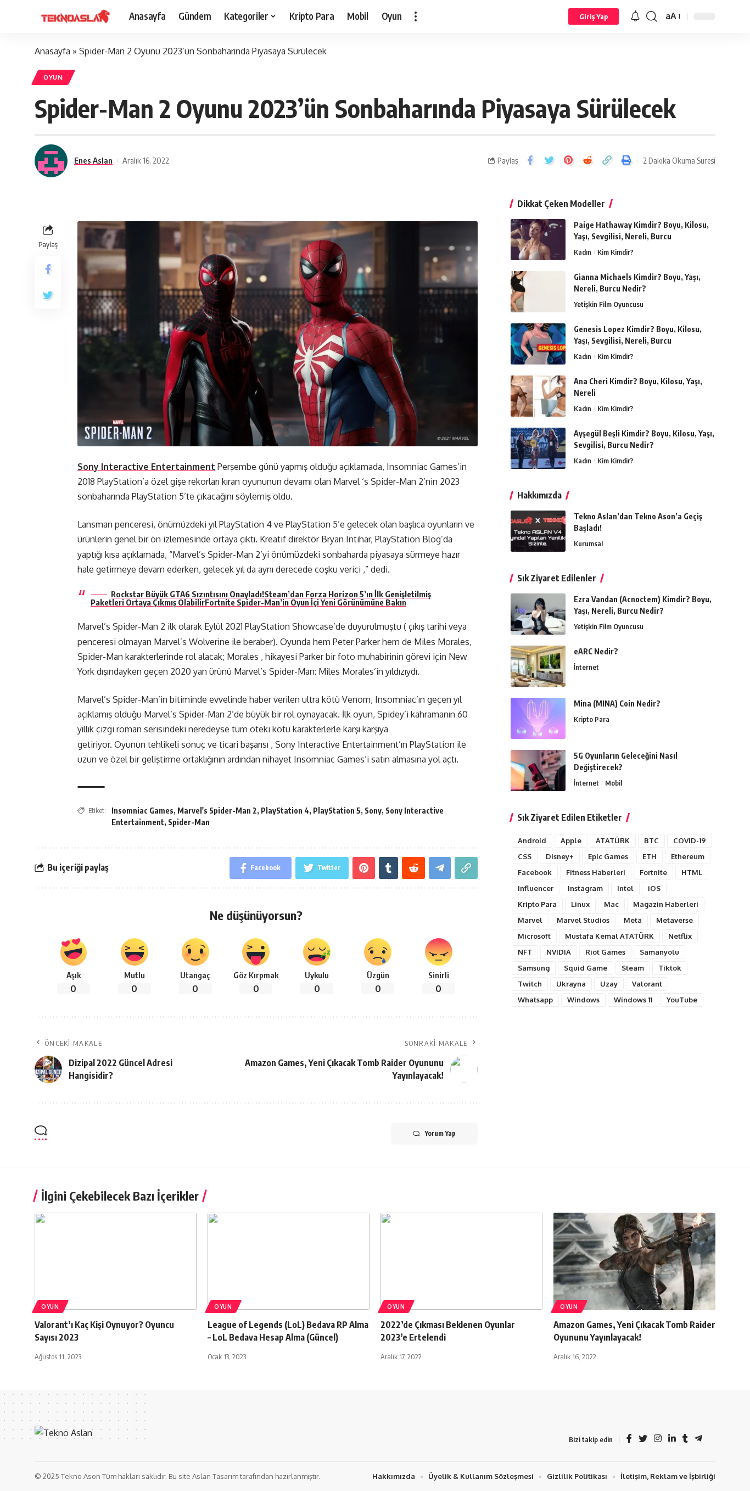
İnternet (586, 667)
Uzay (609, 983)
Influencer (535, 888)
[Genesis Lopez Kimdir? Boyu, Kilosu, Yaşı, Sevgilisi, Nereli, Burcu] (538, 344)
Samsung (534, 967)
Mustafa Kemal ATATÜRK (609, 936)
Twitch (530, 983)
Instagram (585, 888)
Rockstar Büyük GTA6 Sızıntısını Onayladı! (187, 594)
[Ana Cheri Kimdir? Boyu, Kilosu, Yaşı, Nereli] (538, 396)
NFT (525, 952)
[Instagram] (658, 1439)
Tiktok (669, 967)
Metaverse (674, 920)
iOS (654, 888)
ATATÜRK (613, 840)
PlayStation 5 (337, 810)
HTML (691, 872)
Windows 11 (633, 999)
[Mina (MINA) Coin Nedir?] (538, 718)
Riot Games (605, 952)
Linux (580, 904)
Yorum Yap (440, 1133)
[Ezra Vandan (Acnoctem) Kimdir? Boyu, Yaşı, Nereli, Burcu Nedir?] (538, 614)
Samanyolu (659, 952)
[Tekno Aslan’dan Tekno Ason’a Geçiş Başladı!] (538, 531)
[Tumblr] (685, 1439)
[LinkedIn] (672, 1439)
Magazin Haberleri (665, 904)
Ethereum (687, 856)
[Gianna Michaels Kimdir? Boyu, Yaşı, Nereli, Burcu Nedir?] (538, 291)
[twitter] (643, 1439)
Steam (633, 967)
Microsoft (534, 936)
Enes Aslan (93, 160)
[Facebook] (629, 1439)
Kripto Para (591, 719)
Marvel (530, 920)
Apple (571, 840)
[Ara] (651, 16)
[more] (415, 16)
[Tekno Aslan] (73, 16)
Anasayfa (52, 51)
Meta (633, 920)
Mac (611, 904)
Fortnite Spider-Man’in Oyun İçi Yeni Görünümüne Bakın (305, 602)
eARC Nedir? (596, 651)
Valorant (647, 983)
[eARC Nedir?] (538, 666)
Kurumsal (588, 543)
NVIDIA (558, 952)
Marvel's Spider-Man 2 (217, 810)
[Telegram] (698, 1439)
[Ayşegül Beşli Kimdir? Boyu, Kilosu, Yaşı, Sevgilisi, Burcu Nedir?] (538, 448)
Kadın (582, 252)
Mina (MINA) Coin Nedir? (617, 703)
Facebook (535, 872)
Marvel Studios (583, 920)
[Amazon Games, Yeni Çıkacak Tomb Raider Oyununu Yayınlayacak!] (634, 1261)
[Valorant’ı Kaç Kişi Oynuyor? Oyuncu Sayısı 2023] (116, 1261)
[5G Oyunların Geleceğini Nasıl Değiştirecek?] (538, 770)
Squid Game (585, 967)
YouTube (682, 999)
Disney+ (560, 856)
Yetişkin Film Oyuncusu (608, 304)
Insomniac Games (142, 810)
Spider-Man (189, 822)
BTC (651, 840)
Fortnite (653, 872)
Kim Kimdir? (615, 252)
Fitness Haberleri (595, 872)
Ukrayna (571, 983)
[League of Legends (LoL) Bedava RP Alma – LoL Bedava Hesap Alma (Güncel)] (289, 1261)
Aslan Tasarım (215, 1476)
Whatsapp (535, 999)
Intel (625, 888)
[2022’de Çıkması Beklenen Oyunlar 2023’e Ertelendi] (461, 1261)
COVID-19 (689, 840)
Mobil (613, 782)
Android (532, 840)
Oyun (53, 77)
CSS (524, 856)
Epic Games (608, 856)
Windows (583, 999)
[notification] (635, 16)
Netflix (680, 936)
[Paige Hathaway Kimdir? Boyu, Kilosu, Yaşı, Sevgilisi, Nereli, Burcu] (538, 239)
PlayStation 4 (285, 810)
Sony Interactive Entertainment (146, 466)
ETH (649, 856)
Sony (373, 810)
